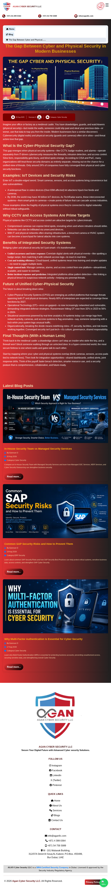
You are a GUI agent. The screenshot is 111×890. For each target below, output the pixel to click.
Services (57, 810)
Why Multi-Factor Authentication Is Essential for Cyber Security (43, 639)
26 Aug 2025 (20, 117)
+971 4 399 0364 (57, 841)
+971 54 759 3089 (49, 16)
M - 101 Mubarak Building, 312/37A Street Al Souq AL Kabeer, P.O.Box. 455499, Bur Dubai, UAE (56, 854)
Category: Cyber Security (58, 117)
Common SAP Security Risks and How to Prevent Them (38, 543)
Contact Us (57, 820)
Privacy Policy (93, 882)
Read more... (14, 476)
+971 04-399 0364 (14, 16)
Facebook (56, 770)
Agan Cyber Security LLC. (26, 881)
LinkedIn (56, 775)
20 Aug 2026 (12, 457)
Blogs (56, 815)
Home (56, 800)
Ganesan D (32, 117)
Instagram (56, 765)
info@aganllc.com (86, 16)
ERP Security (20, 555)
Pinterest (57, 785)
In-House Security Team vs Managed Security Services (38, 448)
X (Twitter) (55, 780)
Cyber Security (20, 460)
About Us (57, 805)
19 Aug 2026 (12, 552)
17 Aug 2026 (12, 647)
